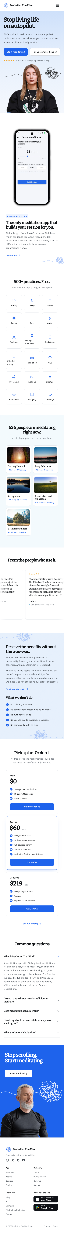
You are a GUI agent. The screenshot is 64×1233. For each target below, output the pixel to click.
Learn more (13, 255)
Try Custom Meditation (45, 52)
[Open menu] (57, 5)
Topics (9, 1177)
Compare (10, 1206)
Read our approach (17, 689)
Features (10, 1172)
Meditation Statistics (15, 1210)
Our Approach (39, 1177)
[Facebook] (18, 1160)
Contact (36, 1185)
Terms (55, 1226)
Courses (9, 1181)
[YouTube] (23, 1160)
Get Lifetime (32, 909)
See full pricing (32, 923)
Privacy (47, 1226)
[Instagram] (7, 1160)
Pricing (9, 1185)
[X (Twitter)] (12, 1160)
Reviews (37, 1181)
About (36, 1172)
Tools (8, 1201)
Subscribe (32, 862)
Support (9, 1214)
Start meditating (16, 52)
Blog (8, 1197)
